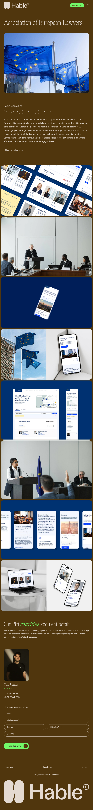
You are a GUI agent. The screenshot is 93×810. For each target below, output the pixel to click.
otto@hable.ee (11, 693)
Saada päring (15, 746)
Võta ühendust (77, 5)
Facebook (47, 767)
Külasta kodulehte (12, 150)
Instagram (8, 767)
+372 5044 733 (12, 697)
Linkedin (85, 767)
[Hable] (16, 5)
